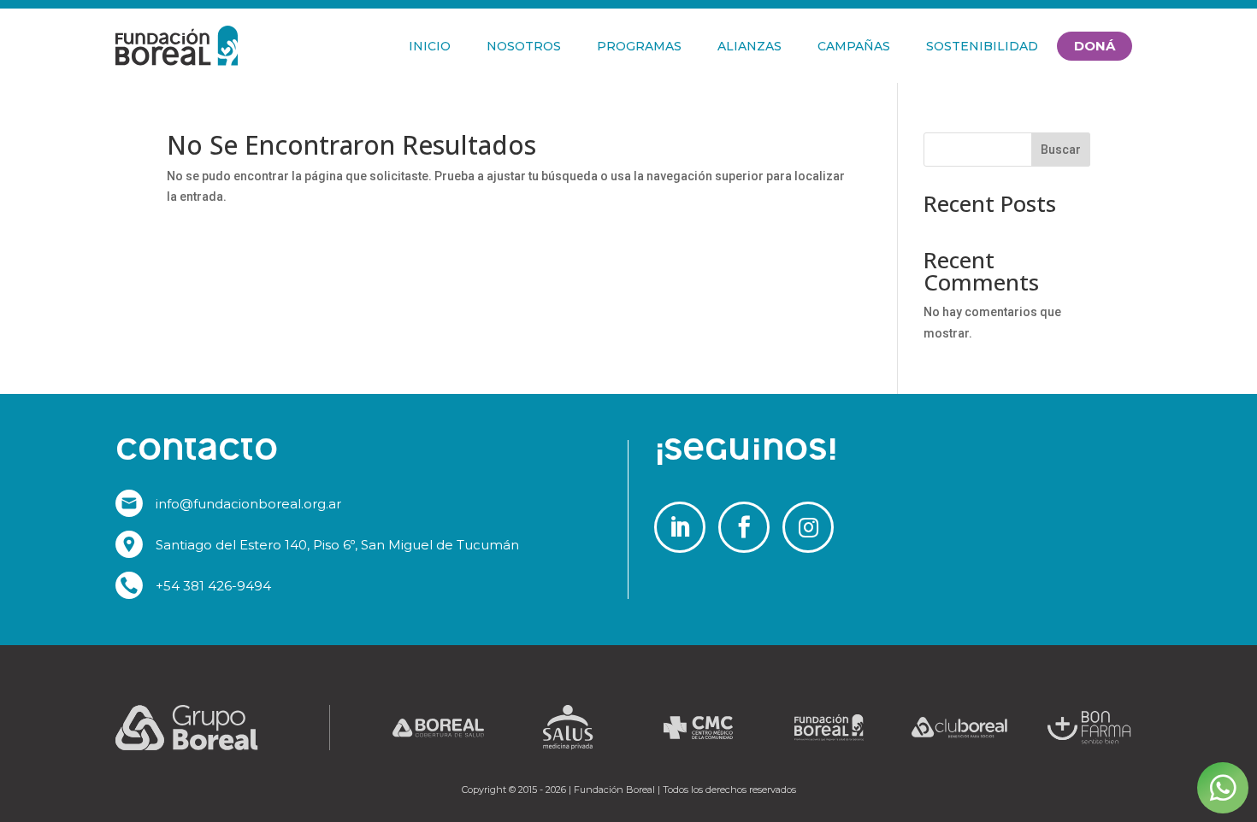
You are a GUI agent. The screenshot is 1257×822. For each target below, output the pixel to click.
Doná (1094, 46)
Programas (639, 46)
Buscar (1061, 149)
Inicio (430, 46)
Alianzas (749, 46)
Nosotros (524, 46)
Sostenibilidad (982, 46)
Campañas (853, 46)
